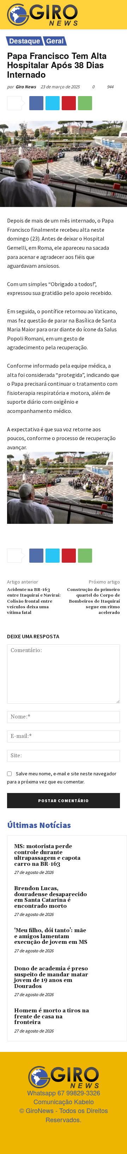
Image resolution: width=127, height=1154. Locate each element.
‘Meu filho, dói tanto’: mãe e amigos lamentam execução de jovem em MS (50, 936)
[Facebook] (36, 103)
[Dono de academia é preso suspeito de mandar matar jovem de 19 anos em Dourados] (106, 978)
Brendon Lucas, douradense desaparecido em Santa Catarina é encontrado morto (50, 897)
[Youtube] (88, 1133)
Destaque (24, 41)
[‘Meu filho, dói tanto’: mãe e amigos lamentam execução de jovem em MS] (106, 940)
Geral (55, 41)
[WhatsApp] (85, 103)
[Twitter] (53, 103)
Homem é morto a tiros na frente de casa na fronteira (51, 1016)
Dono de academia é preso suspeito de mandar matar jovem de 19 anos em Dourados (51, 977)
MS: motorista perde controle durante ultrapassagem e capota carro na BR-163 (47, 855)
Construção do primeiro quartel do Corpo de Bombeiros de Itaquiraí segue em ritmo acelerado (93, 601)
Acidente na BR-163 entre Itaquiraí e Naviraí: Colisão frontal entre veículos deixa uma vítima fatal (34, 601)
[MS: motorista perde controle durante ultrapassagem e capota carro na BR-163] (106, 856)
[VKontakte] (76, 1133)
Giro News (26, 87)
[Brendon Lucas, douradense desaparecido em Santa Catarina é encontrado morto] (106, 898)
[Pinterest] (69, 103)
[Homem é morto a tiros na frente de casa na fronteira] (106, 1020)
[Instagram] (51, 1133)
